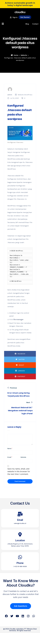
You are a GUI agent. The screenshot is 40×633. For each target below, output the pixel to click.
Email (9, 457)
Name (9, 448)
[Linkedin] (22, 616)
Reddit (21, 365)
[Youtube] (17, 616)
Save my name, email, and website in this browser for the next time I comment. (18, 471)
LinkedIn (21, 371)
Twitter (21, 359)
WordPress (28, 95)
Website (24, 55)
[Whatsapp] (33, 616)
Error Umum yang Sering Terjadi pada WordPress (18, 394)
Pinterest (21, 376)
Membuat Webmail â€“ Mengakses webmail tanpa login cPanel (20, 410)
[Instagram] (28, 616)
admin (9, 95)
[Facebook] (6, 616)
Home (16, 55)
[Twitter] (11, 616)
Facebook (21, 354)
